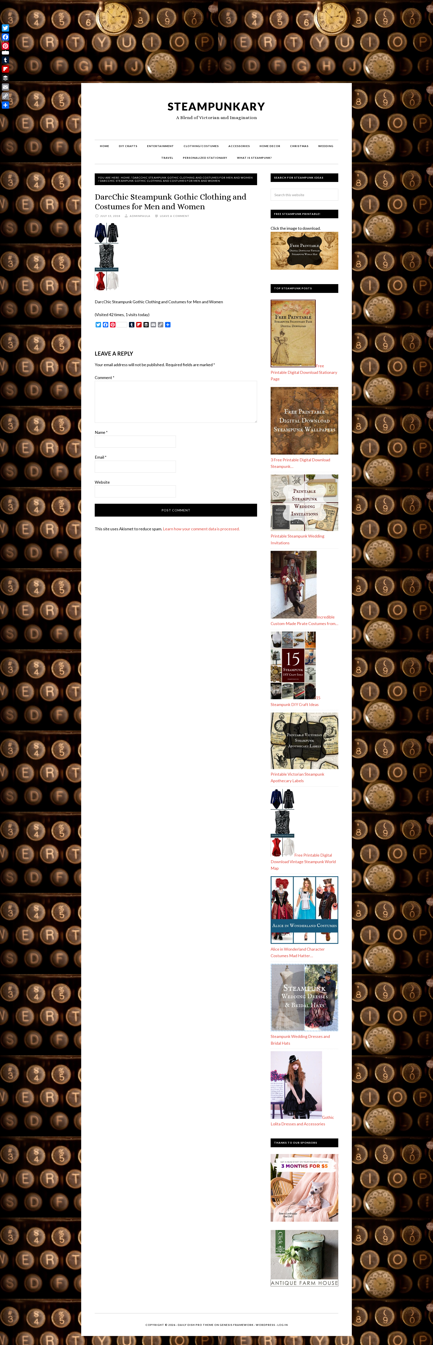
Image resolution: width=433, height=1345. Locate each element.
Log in (282, 1325)
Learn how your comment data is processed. (201, 528)
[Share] (5, 105)
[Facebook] (5, 36)
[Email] (5, 87)
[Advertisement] (216, 43)
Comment (104, 377)
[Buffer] (5, 78)
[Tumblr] (5, 59)
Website (102, 482)
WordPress (265, 1325)
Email (100, 457)
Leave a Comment (174, 216)
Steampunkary (216, 106)
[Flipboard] (5, 69)
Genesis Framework (236, 1325)
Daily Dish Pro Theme (196, 1325)
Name (101, 432)
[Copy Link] (5, 96)
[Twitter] (5, 27)
